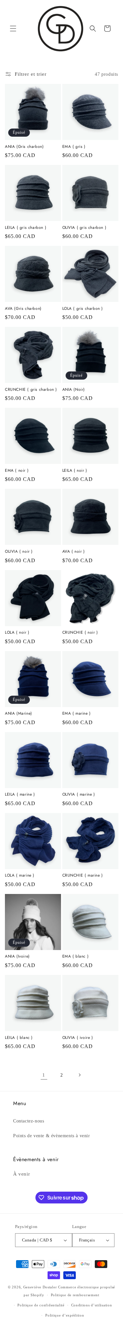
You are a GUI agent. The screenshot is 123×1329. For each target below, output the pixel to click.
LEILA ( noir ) (74, 470)
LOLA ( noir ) (17, 632)
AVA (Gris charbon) (23, 308)
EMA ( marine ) (76, 713)
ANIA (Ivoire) (17, 956)
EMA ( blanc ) (75, 956)
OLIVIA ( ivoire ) (77, 1038)
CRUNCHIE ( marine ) (82, 875)
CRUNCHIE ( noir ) (80, 632)
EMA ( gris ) (74, 146)
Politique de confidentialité (41, 1305)
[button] (13, 28)
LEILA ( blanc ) (19, 1038)
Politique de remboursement (75, 1295)
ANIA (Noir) (73, 389)
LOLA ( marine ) (19, 875)
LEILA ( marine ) (20, 794)
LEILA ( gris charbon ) (25, 227)
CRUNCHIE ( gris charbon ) (31, 389)
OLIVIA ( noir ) (19, 551)
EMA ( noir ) (17, 470)
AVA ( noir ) (73, 551)
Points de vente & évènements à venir (51, 1135)
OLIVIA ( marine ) (78, 794)
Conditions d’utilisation (91, 1305)
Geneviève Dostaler (40, 1287)
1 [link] (43, 1075)
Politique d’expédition (64, 1315)
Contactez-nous (28, 1121)
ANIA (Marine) (18, 713)
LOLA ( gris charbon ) (82, 308)
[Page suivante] (79, 1075)
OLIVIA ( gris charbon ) (84, 227)
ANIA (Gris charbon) (24, 146)
